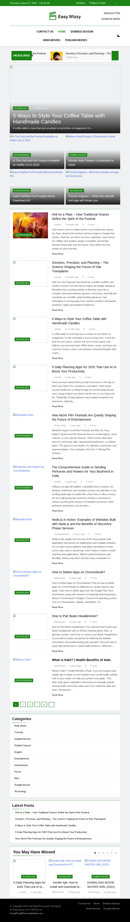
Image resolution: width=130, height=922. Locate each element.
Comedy (18, 732)
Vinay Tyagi (60, 425)
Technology (20, 108)
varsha (57, 224)
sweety (57, 481)
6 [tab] (116, 853)
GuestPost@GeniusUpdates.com (26, 913)
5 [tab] (111, 853)
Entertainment (22, 155)
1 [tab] (95, 853)
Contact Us (45, 31)
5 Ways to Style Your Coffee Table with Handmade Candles (45, 825)
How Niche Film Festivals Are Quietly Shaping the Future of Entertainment (53, 838)
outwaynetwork (61, 534)
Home (62, 31)
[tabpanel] (29, 876)
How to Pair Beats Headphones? (75, 616)
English (18, 752)
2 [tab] (99, 853)
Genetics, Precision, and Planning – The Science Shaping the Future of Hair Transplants (80, 267)
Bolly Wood (20, 725)
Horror (17, 771)
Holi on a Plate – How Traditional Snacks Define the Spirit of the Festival (52, 812)
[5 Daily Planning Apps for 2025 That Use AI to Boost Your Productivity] (65, 99)
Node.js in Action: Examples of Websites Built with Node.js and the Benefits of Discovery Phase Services (84, 524)
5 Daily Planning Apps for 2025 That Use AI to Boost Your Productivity (90, 3)
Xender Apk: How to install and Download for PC (65, 887)
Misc (17, 778)
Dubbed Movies (22, 739)
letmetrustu (59, 578)
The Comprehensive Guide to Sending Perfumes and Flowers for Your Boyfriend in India (82, 471)
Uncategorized (24, 680)
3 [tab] (103, 853)
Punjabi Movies (76, 40)
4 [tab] (107, 853)
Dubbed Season (82, 31)
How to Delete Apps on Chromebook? (78, 572)
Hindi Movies (51, 40)
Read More (57, 253)
